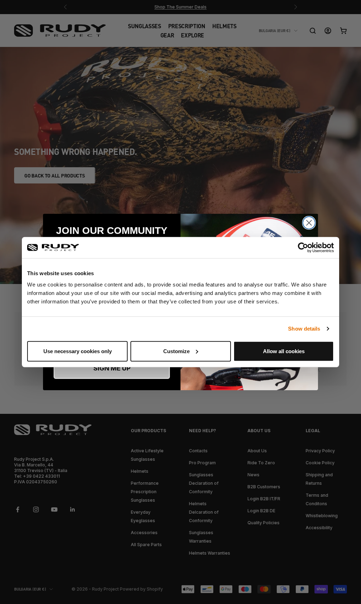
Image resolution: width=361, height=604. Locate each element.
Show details (304, 329)
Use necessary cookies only (77, 351)
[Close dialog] (309, 223)
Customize (176, 351)
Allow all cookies (284, 351)
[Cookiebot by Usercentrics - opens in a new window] (303, 247)
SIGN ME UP (111, 368)
